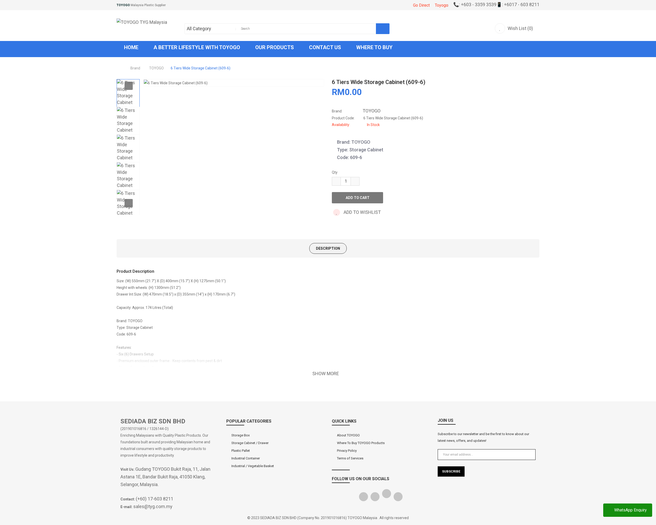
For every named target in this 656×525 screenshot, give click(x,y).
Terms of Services (350, 458)
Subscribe (451, 471)
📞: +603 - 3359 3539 (474, 4)
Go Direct (421, 5)
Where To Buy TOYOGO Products (361, 443)
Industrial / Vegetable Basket (252, 466)
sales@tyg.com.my (152, 506)
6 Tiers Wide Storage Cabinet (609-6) (200, 68)
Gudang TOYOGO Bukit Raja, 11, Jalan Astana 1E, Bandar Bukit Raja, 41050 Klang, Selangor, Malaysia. (165, 476)
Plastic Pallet (240, 451)
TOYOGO (156, 68)
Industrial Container (245, 458)
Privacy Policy (347, 451)
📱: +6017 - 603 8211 (517, 4)
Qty (334, 172)
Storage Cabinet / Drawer (250, 443)
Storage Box (240, 435)
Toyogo (441, 5)
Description (328, 248)
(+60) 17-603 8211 (154, 498)
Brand (135, 68)
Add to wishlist (362, 212)
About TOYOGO (348, 435)
